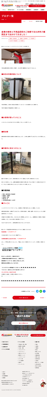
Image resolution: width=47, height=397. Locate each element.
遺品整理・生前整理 (21, 346)
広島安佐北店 (37, 358)
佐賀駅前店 (37, 367)
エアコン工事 (20, 358)
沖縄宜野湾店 (37, 355)
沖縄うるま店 (37, 357)
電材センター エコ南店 (39, 362)
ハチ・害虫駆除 (21, 360)
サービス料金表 (6, 349)
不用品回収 (32, 38)
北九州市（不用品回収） (14, 40)
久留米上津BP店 (38, 364)
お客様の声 (5, 346)
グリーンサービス (21, 364)
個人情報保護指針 (5, 375)
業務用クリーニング (21, 355)
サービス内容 (21, 342)
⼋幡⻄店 (36, 348)
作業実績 (21, 40)
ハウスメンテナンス (21, 349)
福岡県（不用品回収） (13, 38)
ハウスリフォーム (21, 351)
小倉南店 (36, 346)
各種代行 (19, 362)
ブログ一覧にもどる (23, 297)
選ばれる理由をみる (23, 323)
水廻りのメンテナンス (22, 353)
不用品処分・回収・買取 (22, 344)
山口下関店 (37, 353)
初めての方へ (5, 342)
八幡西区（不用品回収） (24, 38)
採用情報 (3, 377)
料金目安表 (3, 231)
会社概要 (3, 373)
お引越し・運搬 (21, 348)
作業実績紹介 (5, 344)
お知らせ (3, 371)
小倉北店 (36, 360)
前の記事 (5, 297)
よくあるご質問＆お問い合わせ (37, 5)
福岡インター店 (37, 351)
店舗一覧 (37, 342)
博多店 (36, 349)
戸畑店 (36, 344)
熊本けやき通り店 (38, 366)
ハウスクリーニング (21, 357)
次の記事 (42, 297)
